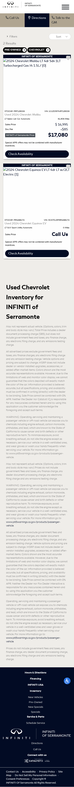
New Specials (35, 706)
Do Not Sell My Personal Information (36, 775)
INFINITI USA (35, 684)
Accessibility (29, 771)
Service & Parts (35, 716)
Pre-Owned (35, 702)
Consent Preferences (17, 778)
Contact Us (12, 771)
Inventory (35, 691)
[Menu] (65, 8)
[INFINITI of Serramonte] (22, 4)
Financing (35, 678)
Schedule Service (35, 723)
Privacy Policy (47, 771)
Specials (35, 711)
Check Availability (20, 154)
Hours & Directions (35, 672)
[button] (67, 681)
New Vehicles (35, 697)
